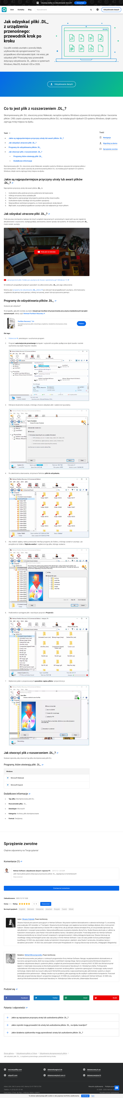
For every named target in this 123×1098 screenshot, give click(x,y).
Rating (15, 904)
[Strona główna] (4, 9)
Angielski (22, 909)
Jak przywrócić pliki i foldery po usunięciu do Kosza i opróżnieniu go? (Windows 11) (37, 280)
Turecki (64, 909)
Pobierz (81, 323)
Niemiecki (30, 909)
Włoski (71, 909)
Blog (29, 10)
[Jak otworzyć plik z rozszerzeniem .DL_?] (57, 753)
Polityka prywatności (112, 1086)
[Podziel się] (16, 989)
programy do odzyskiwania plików (27, 290)
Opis (92, 1096)
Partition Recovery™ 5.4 (26, 321)
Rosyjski (57, 909)
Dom (12, 10)
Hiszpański (40, 909)
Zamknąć (85, 1096)
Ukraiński (49, 909)
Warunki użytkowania (96, 1086)
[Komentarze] (21, 861)
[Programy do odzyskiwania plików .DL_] (55, 301)
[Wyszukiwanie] (91, 9)
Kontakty (21, 10)
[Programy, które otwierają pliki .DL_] (42, 765)
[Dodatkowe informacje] (29, 794)
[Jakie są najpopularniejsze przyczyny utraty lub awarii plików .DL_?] (12, 183)
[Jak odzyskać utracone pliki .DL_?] (48, 214)
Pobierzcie (12, 338)
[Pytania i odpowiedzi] (26, 1007)
